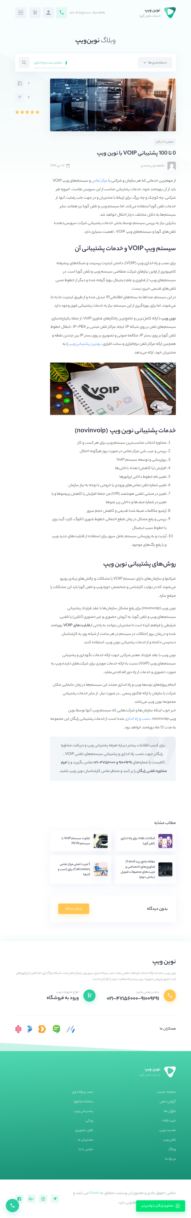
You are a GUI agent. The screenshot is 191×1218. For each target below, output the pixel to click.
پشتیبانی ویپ (83, 1111)
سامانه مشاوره (83, 1102)
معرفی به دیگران (164, 142)
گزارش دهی (168, 1102)
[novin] (18, 1029)
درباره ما (170, 1159)
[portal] (29, 1029)
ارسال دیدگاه (73, 908)
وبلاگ (172, 1149)
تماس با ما (86, 1149)
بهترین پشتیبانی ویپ (85, 344)
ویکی (89, 1121)
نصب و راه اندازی (137, 719)
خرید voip (169, 1121)
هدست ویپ (167, 1130)
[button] (35, 12)
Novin (94, 1193)
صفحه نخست (166, 1092)
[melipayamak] (56, 1029)
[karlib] (70, 1029)
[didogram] (42, 1029)
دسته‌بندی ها (157, 63)
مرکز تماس (100, 181)
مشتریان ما (85, 1140)
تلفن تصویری (84, 1130)
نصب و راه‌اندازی (82, 1092)
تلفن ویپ (169, 1140)
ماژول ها (170, 1111)
